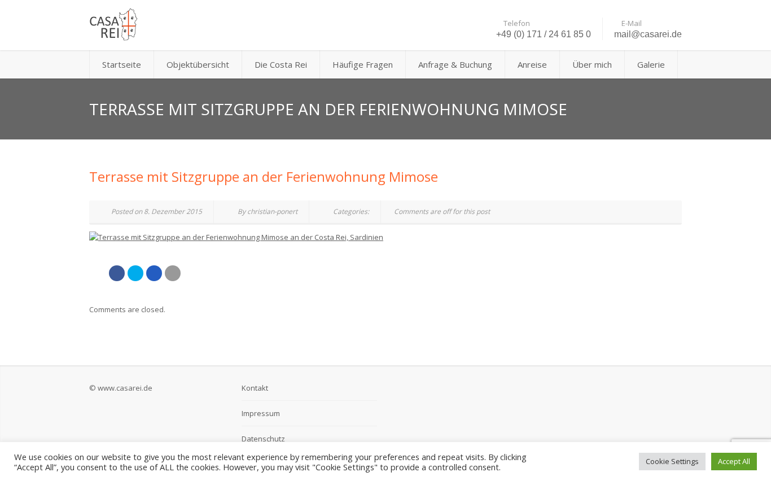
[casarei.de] (182, 25)
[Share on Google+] (154, 273)
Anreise (532, 64)
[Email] (173, 273)
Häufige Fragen (362, 64)
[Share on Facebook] (117, 273)
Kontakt (255, 388)
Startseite (121, 64)
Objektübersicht (198, 64)
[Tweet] (135, 273)
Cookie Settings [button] (672, 461)
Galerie (651, 64)
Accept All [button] (734, 461)
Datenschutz (263, 439)
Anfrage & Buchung (455, 64)
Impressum (261, 413)
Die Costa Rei (281, 64)
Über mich (592, 64)
